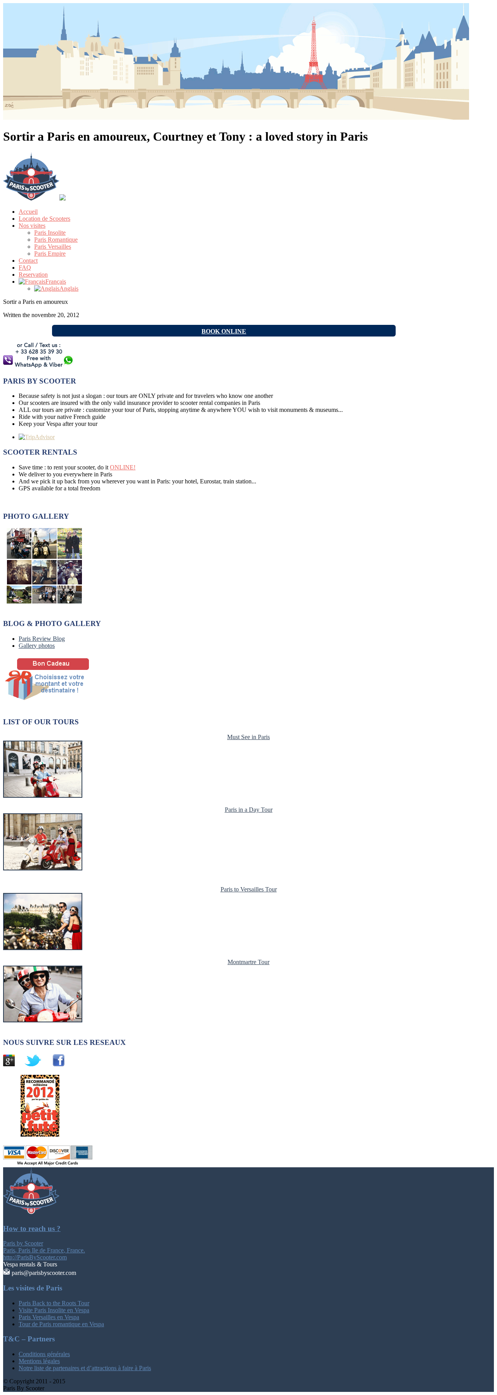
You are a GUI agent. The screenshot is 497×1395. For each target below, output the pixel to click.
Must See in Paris (248, 737)
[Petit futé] (32, 1134)
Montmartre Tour (248, 962)
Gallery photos (37, 645)
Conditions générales (44, 1354)
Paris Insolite (50, 232)
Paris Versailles (52, 246)
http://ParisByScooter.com (35, 1257)
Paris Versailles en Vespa (49, 1317)
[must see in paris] (42, 795)
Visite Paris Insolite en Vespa (54, 1310)
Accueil (28, 211)
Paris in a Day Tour (249, 809)
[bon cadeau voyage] (57, 700)
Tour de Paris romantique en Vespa (61, 1324)
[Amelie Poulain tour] (42, 1020)
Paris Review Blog (42, 638)
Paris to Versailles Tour (249, 889)
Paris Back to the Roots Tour (54, 1303)
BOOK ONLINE (224, 331)
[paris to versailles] (42, 948)
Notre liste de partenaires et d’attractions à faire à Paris (85, 1368)
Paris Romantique (56, 239)
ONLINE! (123, 467)
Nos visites (32, 225)
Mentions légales (39, 1361)
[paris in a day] (42, 868)
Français (55, 281)
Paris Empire (50, 253)
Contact (28, 260)
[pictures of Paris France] (46, 601)
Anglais (68, 288)
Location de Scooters (44, 218)
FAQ (25, 267)
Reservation (33, 274)
